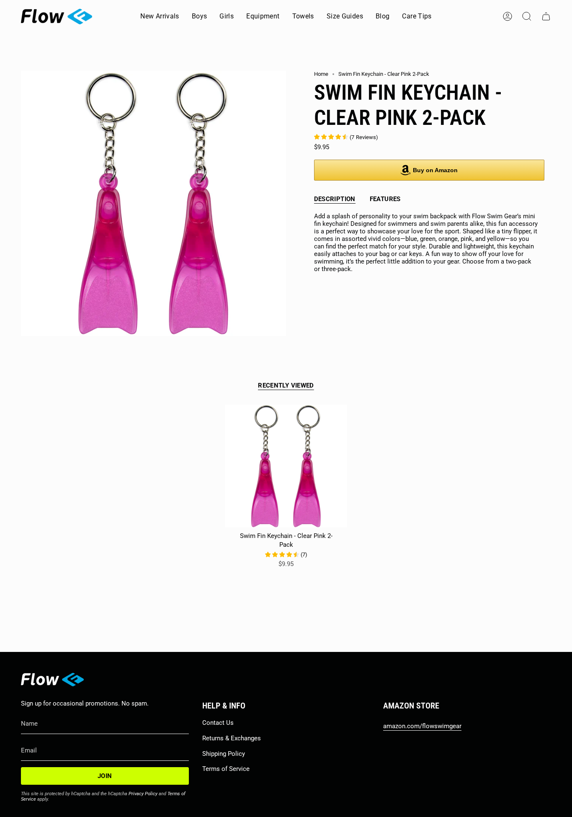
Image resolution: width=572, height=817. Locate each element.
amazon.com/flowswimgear (422, 726)
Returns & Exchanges (231, 738)
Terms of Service (226, 769)
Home (321, 74)
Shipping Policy (223, 754)
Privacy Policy (143, 793)
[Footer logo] (52, 679)
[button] (200, 16)
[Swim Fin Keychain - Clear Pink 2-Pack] (286, 466)
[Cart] (546, 16)
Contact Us (218, 723)
